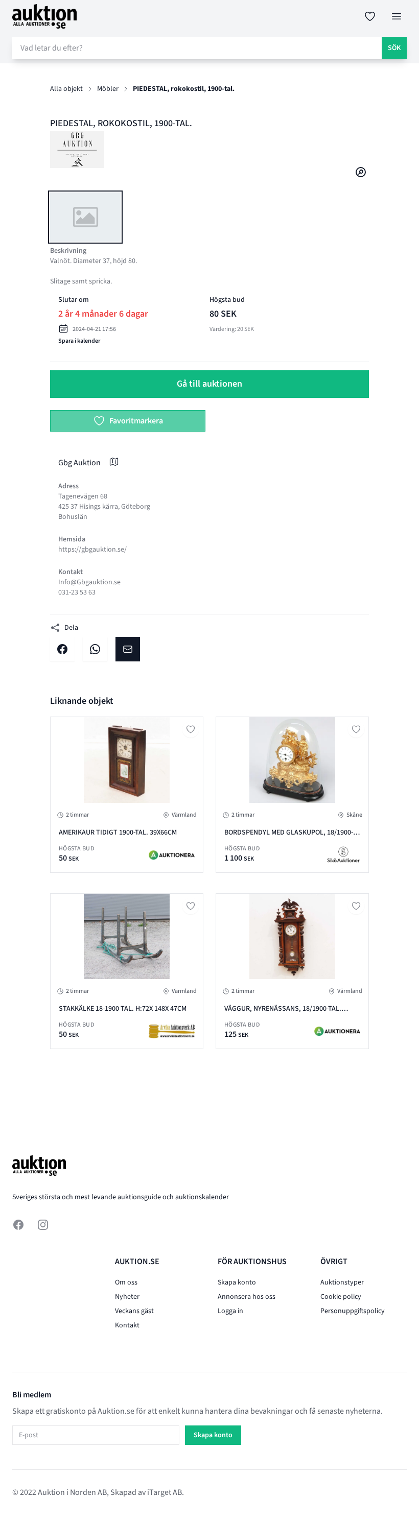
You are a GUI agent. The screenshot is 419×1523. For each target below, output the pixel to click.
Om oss (126, 1282)
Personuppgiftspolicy (352, 1311)
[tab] (85, 217)
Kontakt (127, 1325)
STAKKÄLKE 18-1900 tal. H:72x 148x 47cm (123, 1009)
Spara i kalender (79, 341)
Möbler (108, 89)
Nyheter (127, 1297)
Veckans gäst (134, 1311)
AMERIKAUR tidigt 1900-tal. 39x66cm (118, 832)
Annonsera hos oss (246, 1297)
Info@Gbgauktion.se (89, 582)
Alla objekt (66, 89)
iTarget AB (164, 1492)
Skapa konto (237, 1282)
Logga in (230, 1311)
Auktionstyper (342, 1282)
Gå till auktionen (209, 383)
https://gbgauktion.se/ (92, 549)
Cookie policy (340, 1297)
